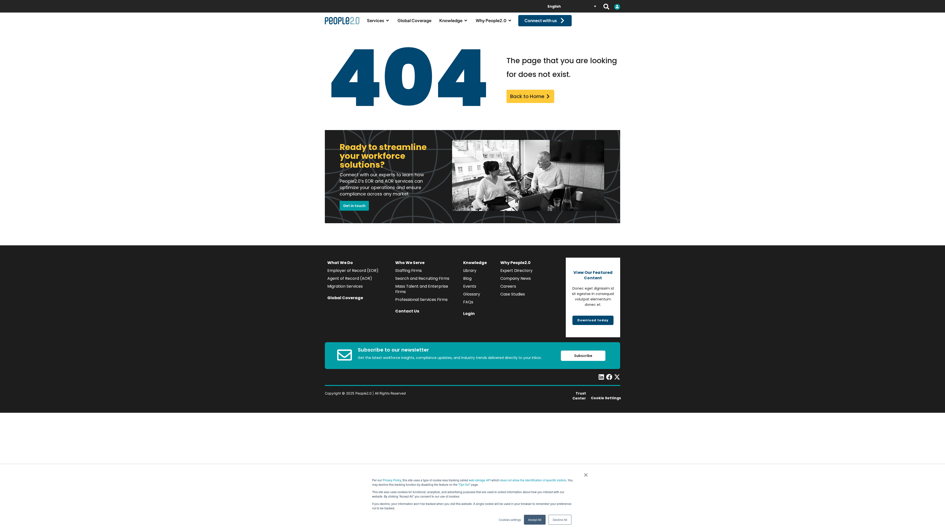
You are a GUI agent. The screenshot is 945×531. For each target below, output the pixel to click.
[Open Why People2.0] (510, 20)
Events (469, 286)
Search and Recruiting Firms (422, 278)
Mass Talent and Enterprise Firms (421, 289)
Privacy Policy (392, 480)
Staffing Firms (408, 270)
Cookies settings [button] (510, 519)
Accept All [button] (534, 519)
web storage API (480, 480)
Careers (508, 286)
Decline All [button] (560, 519)
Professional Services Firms (421, 299)
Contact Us (407, 311)
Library (469, 270)
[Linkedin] (601, 377)
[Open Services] (387, 20)
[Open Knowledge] (466, 20)
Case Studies (512, 294)
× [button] (586, 473)
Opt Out (464, 484)
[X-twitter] (617, 377)
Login (469, 313)
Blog (467, 278)
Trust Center (579, 396)
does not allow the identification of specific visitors (533, 480)
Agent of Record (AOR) (349, 278)
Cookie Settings (606, 398)
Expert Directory (516, 270)
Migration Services (345, 286)
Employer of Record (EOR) (352, 270)
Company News (515, 278)
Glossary (471, 294)
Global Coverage (345, 298)
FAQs (468, 302)
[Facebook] (609, 377)
